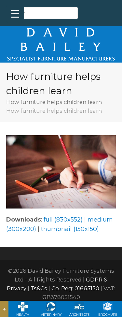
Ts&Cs (39, 288)
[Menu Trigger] (15, 14)
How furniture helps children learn (54, 102)
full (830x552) (63, 219)
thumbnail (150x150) (70, 229)
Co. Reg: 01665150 (75, 288)
